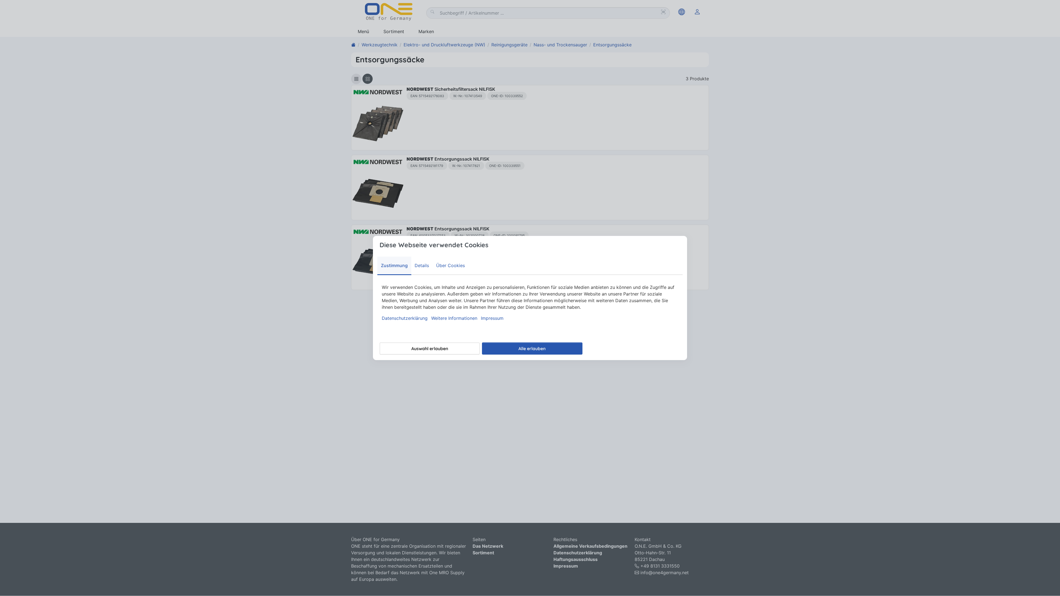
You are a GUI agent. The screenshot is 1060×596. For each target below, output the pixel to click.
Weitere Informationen (454, 318)
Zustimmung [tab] (394, 265)
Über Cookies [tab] (450, 265)
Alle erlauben (532, 348)
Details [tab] (422, 265)
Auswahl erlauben (429, 348)
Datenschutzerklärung (405, 318)
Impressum (492, 318)
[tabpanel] (530, 302)
